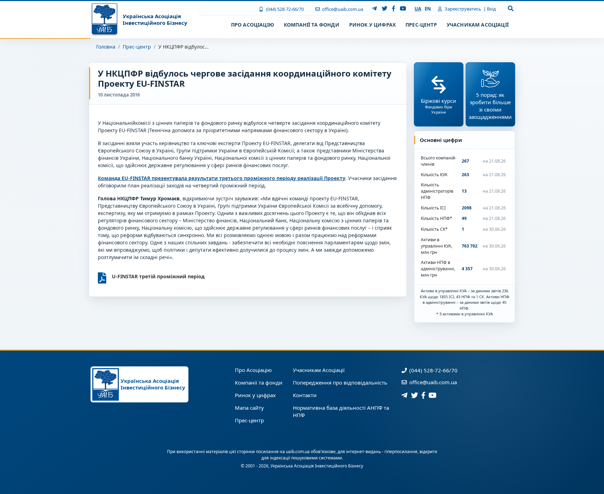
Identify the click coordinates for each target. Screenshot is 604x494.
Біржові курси (438, 106)
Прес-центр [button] (421, 24)
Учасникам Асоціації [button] (478, 24)
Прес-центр (137, 46)
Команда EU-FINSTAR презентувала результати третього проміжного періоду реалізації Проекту (221, 178)
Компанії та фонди (258, 382)
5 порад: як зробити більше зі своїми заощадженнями (490, 105)
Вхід (491, 9)
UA (418, 9)
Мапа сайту (249, 407)
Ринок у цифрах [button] (372, 24)
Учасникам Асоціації (319, 369)
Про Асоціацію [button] (252, 24)
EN (428, 9)
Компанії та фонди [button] (311, 24)
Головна (105, 46)
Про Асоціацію (253, 369)
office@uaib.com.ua (342, 9)
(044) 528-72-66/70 (284, 9)
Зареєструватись (462, 9)
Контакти (305, 395)
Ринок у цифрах (255, 395)
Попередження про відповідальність (340, 382)
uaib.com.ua (298, 451)
